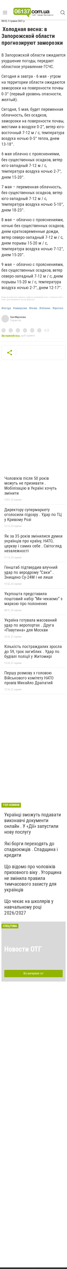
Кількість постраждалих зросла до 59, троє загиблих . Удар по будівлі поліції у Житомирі (33, 651)
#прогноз (58, 308)
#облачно (44, 308)
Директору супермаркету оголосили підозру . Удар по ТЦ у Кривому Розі (33, 514)
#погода (6, 308)
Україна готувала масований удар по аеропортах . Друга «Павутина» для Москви (30, 625)
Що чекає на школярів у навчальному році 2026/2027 (28, 907)
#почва (33, 308)
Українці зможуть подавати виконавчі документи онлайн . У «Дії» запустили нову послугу (32, 823)
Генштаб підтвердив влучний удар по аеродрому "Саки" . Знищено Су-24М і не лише (31, 572)
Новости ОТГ (23, 949)
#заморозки (20, 308)
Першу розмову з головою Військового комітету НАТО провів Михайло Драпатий (29, 677)
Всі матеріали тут (33, 973)
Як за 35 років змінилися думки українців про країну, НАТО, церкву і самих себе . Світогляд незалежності (33, 544)
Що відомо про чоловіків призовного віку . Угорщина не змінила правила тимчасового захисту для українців (32, 878)
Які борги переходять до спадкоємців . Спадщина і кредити (31, 849)
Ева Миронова (18, 317)
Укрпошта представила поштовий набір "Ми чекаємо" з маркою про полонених (33, 598)
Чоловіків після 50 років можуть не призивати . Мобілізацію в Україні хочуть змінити (30, 486)
